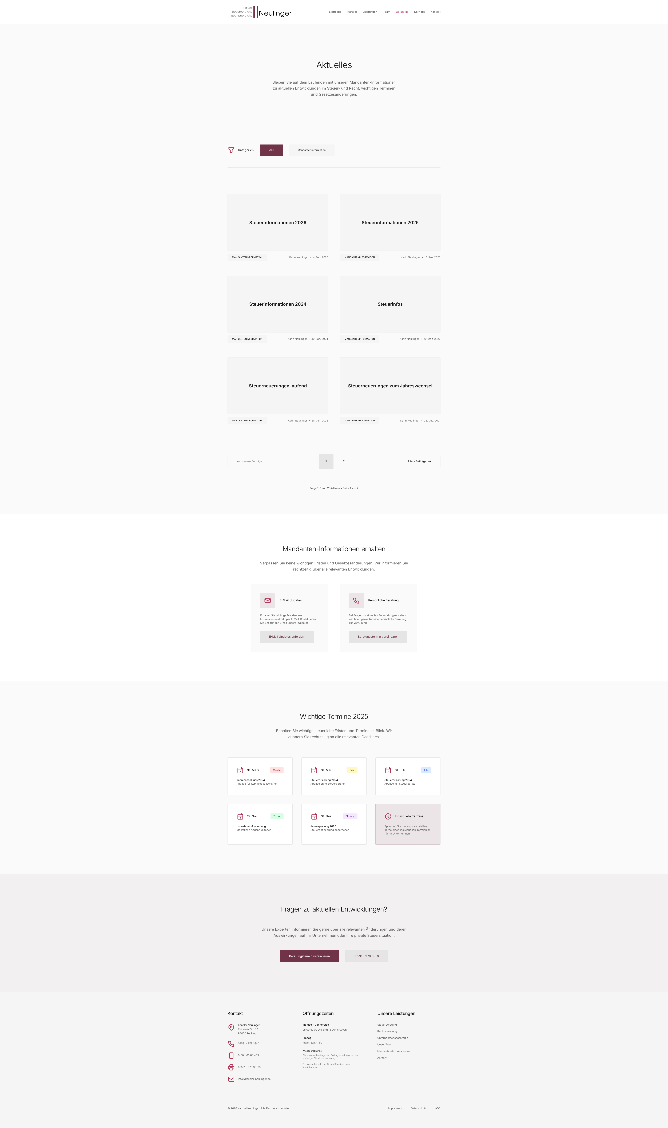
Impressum (395, 1108)
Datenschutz (418, 1108)
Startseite (335, 11)
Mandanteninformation (247, 257)
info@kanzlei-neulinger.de (254, 1079)
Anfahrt (382, 1057)
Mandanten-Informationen (393, 1051)
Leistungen (370, 11)
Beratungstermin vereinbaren (378, 636)
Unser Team (384, 1044)
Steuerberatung (387, 1024)
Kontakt (435, 11)
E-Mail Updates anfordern (287, 636)
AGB (437, 1108)
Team (386, 11)
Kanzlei (352, 11)
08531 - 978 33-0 (366, 956)
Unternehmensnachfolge (392, 1037)
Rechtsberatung (387, 1031)
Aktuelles (402, 11)
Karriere (419, 11)
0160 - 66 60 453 (248, 1055)
